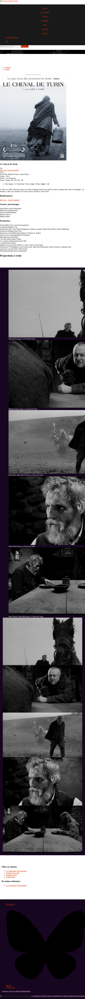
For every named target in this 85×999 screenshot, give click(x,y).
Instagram (11, 987)
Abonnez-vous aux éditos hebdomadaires (16, 991)
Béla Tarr (3, 170)
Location (45, 29)
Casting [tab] (7, 69)
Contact (44, 33)
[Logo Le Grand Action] (9, 1)
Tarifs (45, 25)
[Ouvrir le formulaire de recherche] (44, 42)
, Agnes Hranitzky (12, 170)
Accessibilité (44, 12)
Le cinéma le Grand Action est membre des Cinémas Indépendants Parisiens (58, 996)
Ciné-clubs (44, 21)
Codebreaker (10, 877)
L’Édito (44, 16)
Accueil (44, 8)
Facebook (10, 904)
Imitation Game (11, 875)
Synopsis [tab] (7, 67)
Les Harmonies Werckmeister (16, 871)
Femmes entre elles (12, 873)
